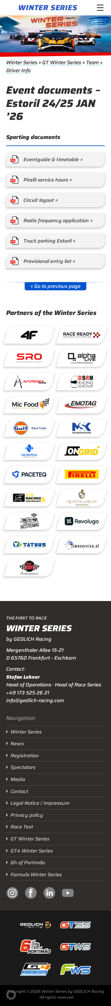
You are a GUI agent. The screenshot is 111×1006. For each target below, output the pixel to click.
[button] (11, 995)
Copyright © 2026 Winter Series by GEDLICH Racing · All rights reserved (55, 994)
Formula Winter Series (36, 874)
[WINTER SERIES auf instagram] (12, 894)
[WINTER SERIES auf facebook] (31, 894)
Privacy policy (26, 815)
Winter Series (47, 8)
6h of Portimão (27, 862)
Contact (19, 791)
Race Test (21, 827)
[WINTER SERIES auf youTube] (68, 894)
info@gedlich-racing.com (35, 700)
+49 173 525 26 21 (27, 693)
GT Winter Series (61, 62)
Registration (24, 755)
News (17, 743)
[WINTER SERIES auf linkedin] (49, 894)
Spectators (22, 767)
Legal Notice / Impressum (39, 803)
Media (17, 779)
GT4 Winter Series (31, 851)
